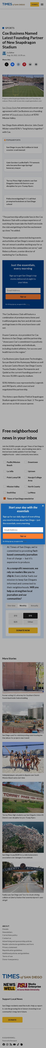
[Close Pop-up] (43, 506)
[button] (23, 524)
